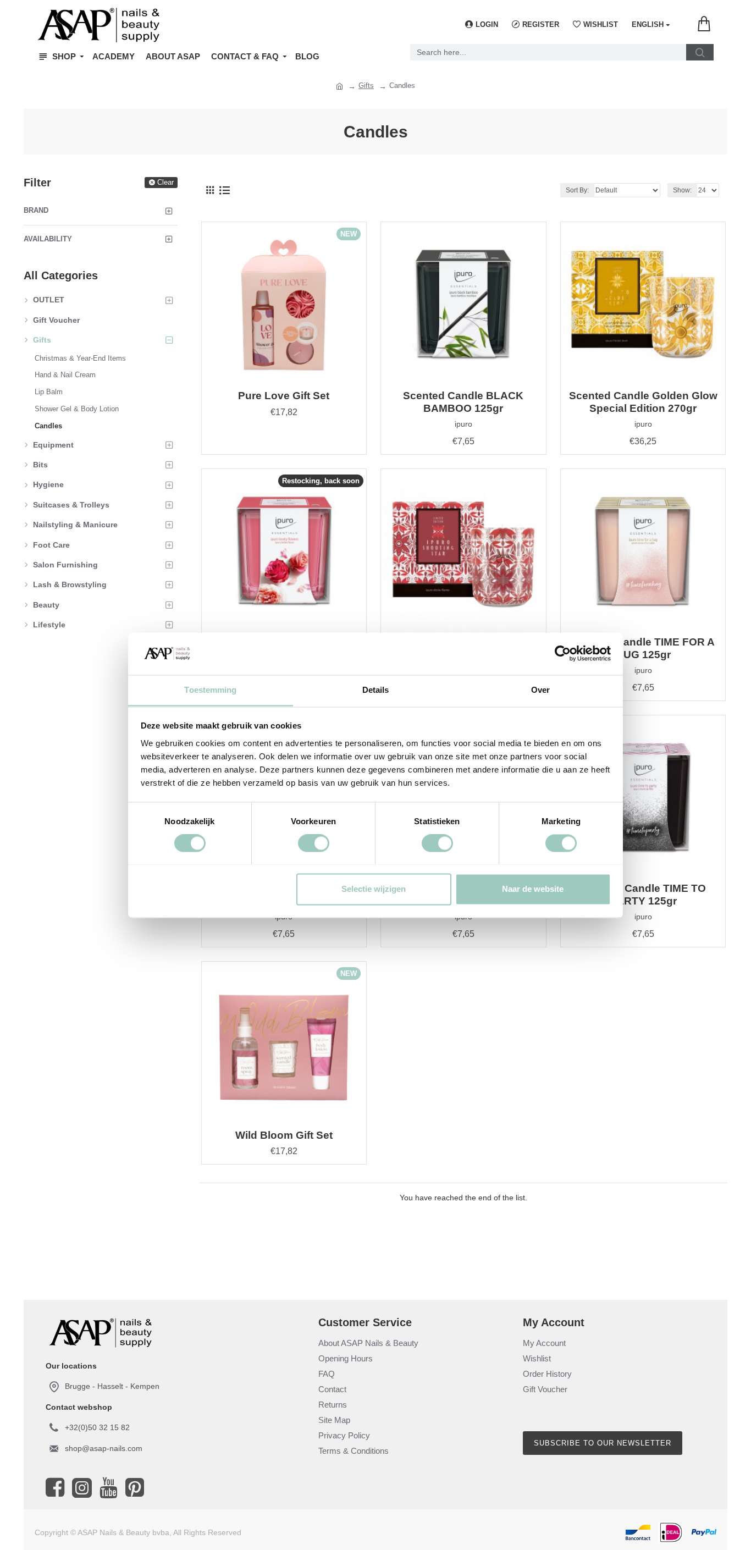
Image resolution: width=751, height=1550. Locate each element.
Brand (36, 210)
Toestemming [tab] (210, 689)
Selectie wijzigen (373, 888)
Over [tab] (540, 689)
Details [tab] (375, 689)
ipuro (463, 424)
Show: (682, 190)
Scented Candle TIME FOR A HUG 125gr (643, 648)
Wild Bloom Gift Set (284, 1135)
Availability (48, 239)
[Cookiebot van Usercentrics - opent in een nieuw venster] (563, 653)
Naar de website (533, 888)
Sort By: (577, 190)
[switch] (313, 843)
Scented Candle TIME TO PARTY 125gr (643, 894)
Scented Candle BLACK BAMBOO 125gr (463, 402)
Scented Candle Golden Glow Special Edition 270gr (643, 402)
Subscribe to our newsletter (602, 1443)
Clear (165, 182)
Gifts (366, 85)
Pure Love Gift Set (283, 395)
